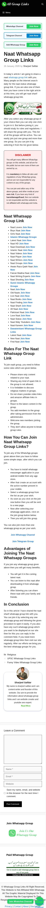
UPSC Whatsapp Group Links (21, 658)
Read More (25, 706)
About (25, 906)
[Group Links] (15, 4)
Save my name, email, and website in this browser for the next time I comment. (23, 793)
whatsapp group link (18, 77)
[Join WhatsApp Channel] (39, 901)
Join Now (33, 26)
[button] (42, 4)
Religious (11, 654)
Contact (17, 906)
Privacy (8, 906)
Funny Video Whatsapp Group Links (24, 662)
